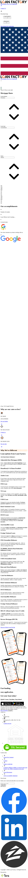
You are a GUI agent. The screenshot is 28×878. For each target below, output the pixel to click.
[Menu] (1, 80)
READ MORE (4, 710)
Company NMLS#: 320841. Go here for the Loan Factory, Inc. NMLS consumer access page (15, 768)
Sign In (2, 26)
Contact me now (7, 723)
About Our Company (9, 757)
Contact (5, 760)
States (2, 156)
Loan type (3, 126)
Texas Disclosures (8, 772)
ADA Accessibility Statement (10, 775)
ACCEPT (10, 710)
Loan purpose (4, 96)
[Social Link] (14, 813)
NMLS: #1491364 (8, 764)
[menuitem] (7, 17)
